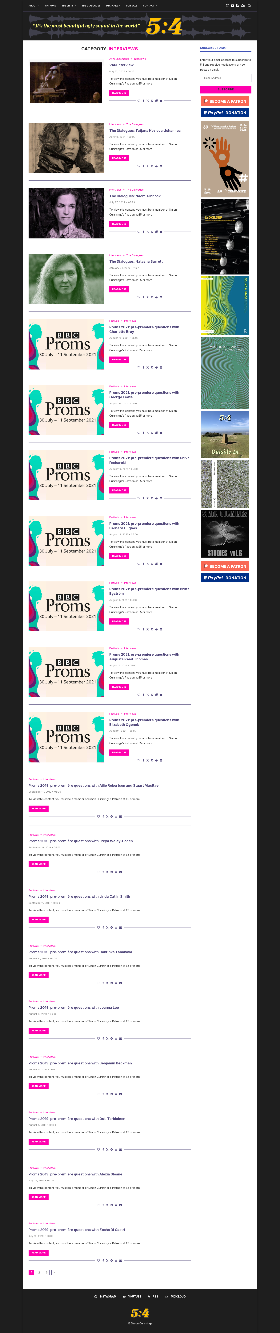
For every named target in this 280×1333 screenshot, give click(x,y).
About (33, 5)
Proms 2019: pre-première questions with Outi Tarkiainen (77, 1119)
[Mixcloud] (243, 5)
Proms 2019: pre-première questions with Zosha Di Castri (77, 1230)
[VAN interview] (66, 82)
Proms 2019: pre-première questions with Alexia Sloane (75, 1174)
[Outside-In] (225, 412)
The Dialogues (91, 5)
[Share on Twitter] (147, 100)
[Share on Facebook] (143, 100)
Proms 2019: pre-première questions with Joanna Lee (74, 1007)
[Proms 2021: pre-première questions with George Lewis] (66, 410)
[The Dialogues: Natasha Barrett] (66, 279)
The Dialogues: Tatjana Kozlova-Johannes (145, 131)
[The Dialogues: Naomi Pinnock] (66, 213)
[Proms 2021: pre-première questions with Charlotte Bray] (66, 344)
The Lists (68, 5)
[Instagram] (227, 5)
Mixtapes (112, 5)
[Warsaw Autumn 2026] (225, 122)
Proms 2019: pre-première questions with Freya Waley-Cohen (81, 841)
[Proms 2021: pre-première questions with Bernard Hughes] (66, 541)
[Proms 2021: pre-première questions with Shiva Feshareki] (66, 475)
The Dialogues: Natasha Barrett (136, 261)
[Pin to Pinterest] (152, 100)
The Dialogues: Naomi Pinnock (135, 196)
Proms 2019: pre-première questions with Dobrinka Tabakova (80, 952)
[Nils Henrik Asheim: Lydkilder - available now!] (225, 200)
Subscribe (226, 89)
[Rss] (237, 5)
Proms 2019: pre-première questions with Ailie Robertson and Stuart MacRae (93, 785)
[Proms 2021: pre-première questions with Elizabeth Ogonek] (66, 737)
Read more (119, 92)
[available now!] (225, 277)
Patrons (50, 5)
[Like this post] (139, 100)
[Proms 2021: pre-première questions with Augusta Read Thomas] (66, 672)
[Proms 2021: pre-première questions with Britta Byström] (66, 606)
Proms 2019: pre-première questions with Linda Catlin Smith (79, 896)
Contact (148, 5)
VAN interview (121, 65)
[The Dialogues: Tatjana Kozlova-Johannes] (66, 148)
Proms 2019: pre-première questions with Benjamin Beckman (80, 1063)
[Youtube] (232, 5)
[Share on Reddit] (156, 100)
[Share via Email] (161, 100)
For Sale (131, 5)
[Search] (249, 5)
